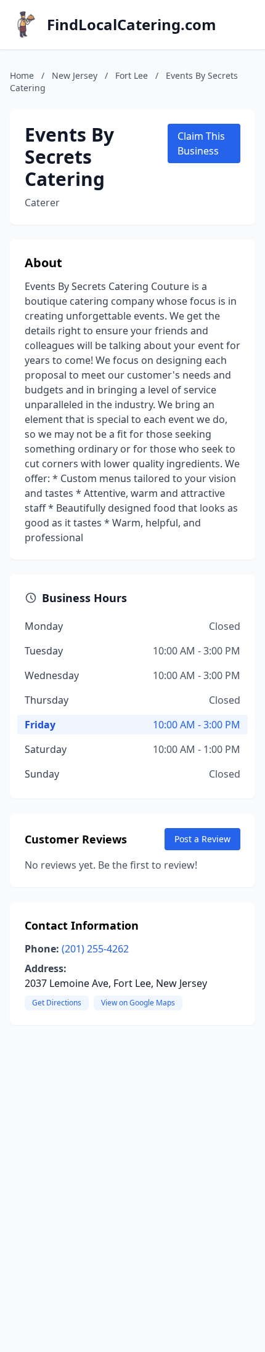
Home (22, 75)
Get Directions (56, 1002)
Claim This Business (201, 143)
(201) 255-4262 (95, 949)
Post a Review (202, 839)
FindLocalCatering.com (131, 24)
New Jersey (74, 75)
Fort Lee (131, 75)
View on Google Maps (138, 1002)
